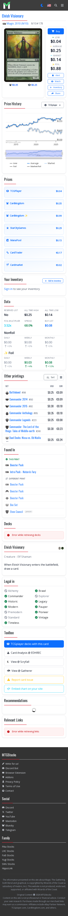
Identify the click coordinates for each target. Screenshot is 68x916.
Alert (57, 75)
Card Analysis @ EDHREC (26, 653)
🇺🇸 (49, 5)
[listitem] (7, 5)
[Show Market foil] (34, 166)
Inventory (57, 87)
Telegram (10, 830)
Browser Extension (15, 772)
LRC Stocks (8, 851)
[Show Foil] (13, 166)
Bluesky (9, 825)
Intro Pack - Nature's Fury (23, 472)
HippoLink (7, 868)
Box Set (14, 505)
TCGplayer (52, 105)
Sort (53, 377)
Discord (9, 807)
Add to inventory (54, 280)
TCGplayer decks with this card (30, 644)
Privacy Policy (12, 781)
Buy (58, 31)
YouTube (10, 816)
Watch (58, 81)
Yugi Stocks (8, 859)
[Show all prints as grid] (61, 377)
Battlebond (15, 392)
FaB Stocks (8, 855)
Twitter (9, 812)
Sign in (8, 289)
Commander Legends (20, 420)
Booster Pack (16, 465)
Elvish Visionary (12, 16)
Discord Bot (11, 768)
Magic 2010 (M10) (17, 23)
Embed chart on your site (27, 689)
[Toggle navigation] (62, 5)
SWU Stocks (8, 864)
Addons (9, 777)
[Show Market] (50, 163)
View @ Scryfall (20, 662)
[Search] (56, 5)
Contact (9, 790)
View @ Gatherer (22, 671)
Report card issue (22, 680)
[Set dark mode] (42, 5)
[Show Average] (33, 163)
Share (57, 93)
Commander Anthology (21, 413)
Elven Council (16, 512)
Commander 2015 (18, 406)
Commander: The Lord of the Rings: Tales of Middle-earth (22, 429)
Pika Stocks (8, 846)
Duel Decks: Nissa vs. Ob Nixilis (25, 438)
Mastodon (11, 821)
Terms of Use (12, 786)
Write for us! (11, 763)
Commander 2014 (18, 399)
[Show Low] (13, 163)
